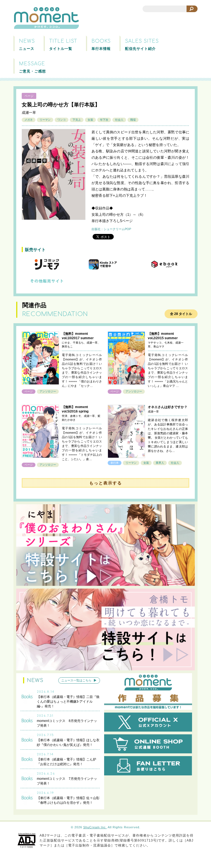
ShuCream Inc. (95, 827)
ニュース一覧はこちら (76, 680)
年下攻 (104, 119)
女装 (90, 119)
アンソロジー (48, 391)
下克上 (77, 119)
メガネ (28, 119)
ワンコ (61, 119)
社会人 (119, 119)
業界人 (160, 462)
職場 (133, 119)
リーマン (45, 119)
